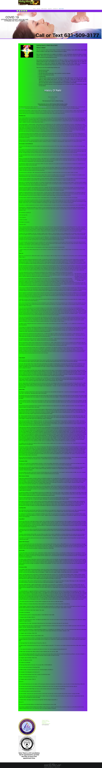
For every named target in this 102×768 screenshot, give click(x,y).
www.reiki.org (37, 708)
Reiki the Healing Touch (34, 706)
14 (78, 313)
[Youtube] (24, 10)
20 (50, 336)
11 (41, 296)
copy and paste (22, 108)
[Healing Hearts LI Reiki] (29, 2)
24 (22, 350)
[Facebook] (17, 10)
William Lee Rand (43, 706)
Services (38, 8)
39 (41, 505)
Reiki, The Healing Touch (42, 106)
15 (59, 314)
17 (67, 323)
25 (76, 361)
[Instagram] (26, 10)
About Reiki (61, 8)
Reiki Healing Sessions (47, 764)
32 (64, 432)
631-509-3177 (44, 722)
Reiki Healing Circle (54, 764)
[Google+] (20, 10)
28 (76, 371)
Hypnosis (50, 8)
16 (64, 321)
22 (84, 338)
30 (61, 380)
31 (76, 428)
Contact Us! (55, 8)
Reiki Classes (44, 8)
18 (50, 331)
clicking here (81, 108)
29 (42, 374)
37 (59, 481)
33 (74, 440)
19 (74, 335)
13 (77, 310)
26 (62, 365)
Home (34, 8)
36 (62, 479)
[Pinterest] (22, 10)
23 (83, 347)
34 (57, 472)
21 (53, 338)
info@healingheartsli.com (46, 723)
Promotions (59, 764)
